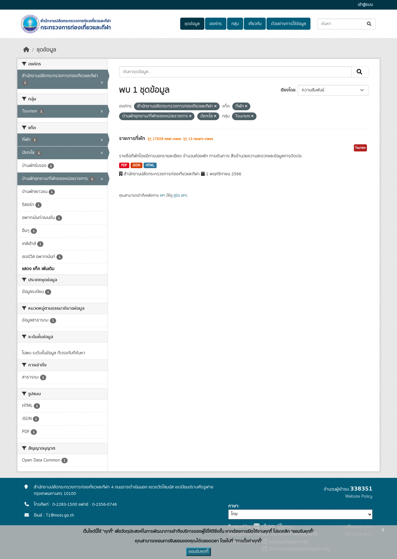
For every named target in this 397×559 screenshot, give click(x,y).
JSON (136, 165)
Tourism (360, 148)
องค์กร (215, 24)
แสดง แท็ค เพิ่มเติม (38, 269)
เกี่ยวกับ (254, 24)
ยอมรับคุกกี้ (198, 551)
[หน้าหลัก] (26, 50)
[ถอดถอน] (215, 106)
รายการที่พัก (132, 138)
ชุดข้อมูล (192, 24)
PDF (124, 165)
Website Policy (358, 496)
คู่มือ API (179, 195)
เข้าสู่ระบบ (365, 5)
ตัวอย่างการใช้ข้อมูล (288, 24)
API (162, 195)
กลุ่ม (235, 24)
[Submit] (369, 24)
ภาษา (233, 506)
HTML (150, 165)
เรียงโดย (288, 90)
